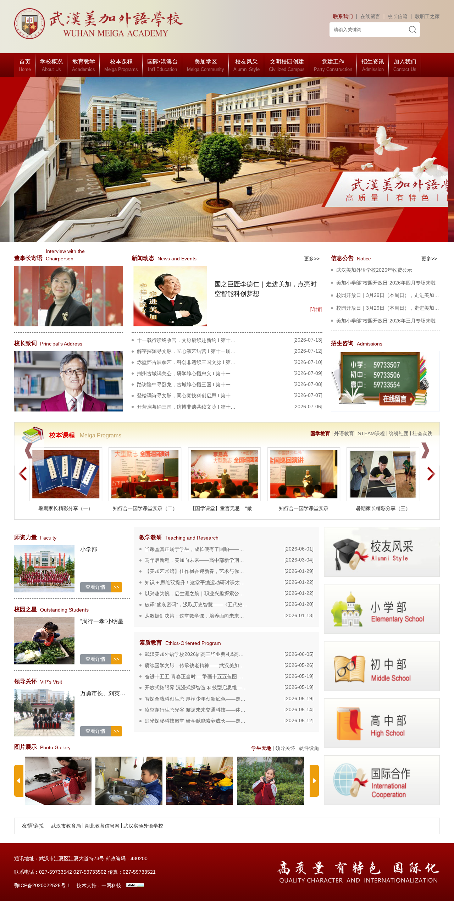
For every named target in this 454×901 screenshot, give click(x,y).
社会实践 (422, 433)
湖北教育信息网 (102, 825)
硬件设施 (309, 748)
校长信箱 (398, 16)
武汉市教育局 (66, 825)
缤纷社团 (399, 433)
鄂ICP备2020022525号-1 (42, 885)
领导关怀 (285, 748)
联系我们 (343, 16)
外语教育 (344, 433)
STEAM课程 (371, 433)
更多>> (312, 258)
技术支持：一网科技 (99, 885)
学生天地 (261, 748)
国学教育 (320, 433)
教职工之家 (427, 16)
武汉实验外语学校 (143, 825)
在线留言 (370, 16)
